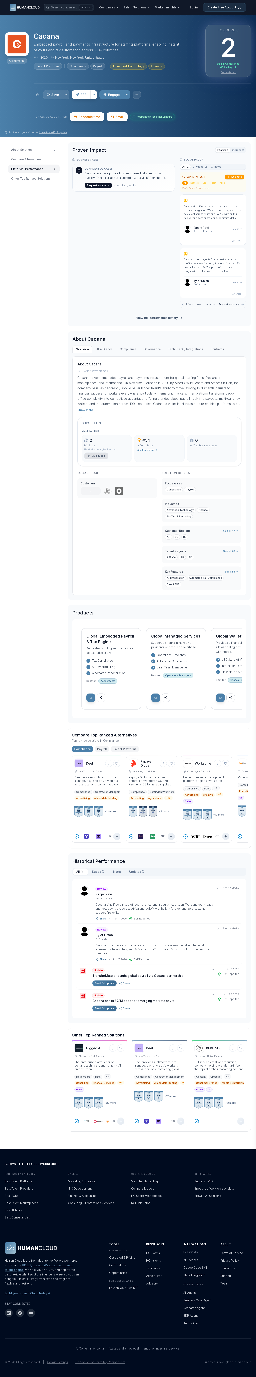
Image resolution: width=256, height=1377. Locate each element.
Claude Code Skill (195, 1267)
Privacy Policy (229, 1260)
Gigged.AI (93, 1048)
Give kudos (98, 455)
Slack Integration (194, 1275)
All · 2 (185, 166)
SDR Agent (190, 1315)
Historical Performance (27, 169)
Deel (89, 763)
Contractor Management (109, 791)
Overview (82, 349)
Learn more (86, 85)
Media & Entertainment (235, 1082)
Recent (239, 150)
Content (201, 1076)
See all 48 (229, 551)
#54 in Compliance (228, 63)
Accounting (137, 798)
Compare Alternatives (26, 159)
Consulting (82, 1082)
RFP (83, 95)
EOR (206, 788)
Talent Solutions (134, 7)
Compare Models (142, 1188)
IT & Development (80, 1188)
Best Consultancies (17, 1217)
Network (194, 183)
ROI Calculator (140, 1203)
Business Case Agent (197, 1300)
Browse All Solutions (207, 1195)
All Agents (189, 1292)
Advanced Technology (128, 66)
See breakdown (228, 72)
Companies (107, 7)
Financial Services (103, 1082)
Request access (96, 185)
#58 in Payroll (228, 67)
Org (204, 183)
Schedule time (89, 117)
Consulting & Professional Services (91, 1203)
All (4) (80, 871)
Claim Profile (16, 60)
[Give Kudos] (37, 94)
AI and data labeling (105, 798)
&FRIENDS (213, 1048)
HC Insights (153, 1260)
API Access (190, 1260)
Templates (153, 1268)
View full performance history (157, 317)
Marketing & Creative (82, 1181)
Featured (222, 150)
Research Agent (194, 1308)
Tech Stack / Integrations (185, 349)
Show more (85, 410)
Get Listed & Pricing (122, 1257)
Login (194, 7)
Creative (208, 794)
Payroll (98, 66)
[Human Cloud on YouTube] (31, 1313)
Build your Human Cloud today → (28, 1293)
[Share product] (101, 698)
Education (245, 791)
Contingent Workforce (163, 791)
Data (98, 1076)
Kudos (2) (99, 871)
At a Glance (104, 349)
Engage (114, 95)
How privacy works (125, 185)
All (185, 183)
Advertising (83, 798)
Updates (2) (137, 871)
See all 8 (230, 571)
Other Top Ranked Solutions (31, 178)
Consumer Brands (206, 1082)
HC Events (153, 1253)
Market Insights (166, 7)
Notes (217, 166)
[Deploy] (90, 698)
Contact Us (227, 1268)
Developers (83, 1076)
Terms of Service (231, 1253)
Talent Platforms (47, 66)
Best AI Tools (13, 1210)
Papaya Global (146, 763)
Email (119, 117)
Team (213, 183)
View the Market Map (145, 1181)
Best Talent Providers (19, 1188)
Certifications (117, 1265)
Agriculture (154, 798)
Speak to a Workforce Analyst (214, 1188)
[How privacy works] (242, 304)
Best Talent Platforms (18, 1181)
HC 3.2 (84, 7)
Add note (236, 176)
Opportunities (118, 1272)
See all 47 (229, 530)
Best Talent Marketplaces (21, 1203)
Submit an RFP (203, 1181)
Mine (222, 183)
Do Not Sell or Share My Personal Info (100, 1362)
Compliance (78, 66)
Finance (156, 66)
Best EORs (11, 1195)
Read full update (104, 983)
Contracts (217, 349)
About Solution (21, 149)
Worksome (203, 763)
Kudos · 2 (201, 166)
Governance (152, 349)
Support (225, 1275)
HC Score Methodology (147, 1195)
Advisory (152, 1283)
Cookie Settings (57, 1362)
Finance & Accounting (82, 1195)
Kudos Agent (191, 1323)
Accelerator (154, 1275)
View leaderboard (145, 450)
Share (238, 240)
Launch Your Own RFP (123, 1288)
